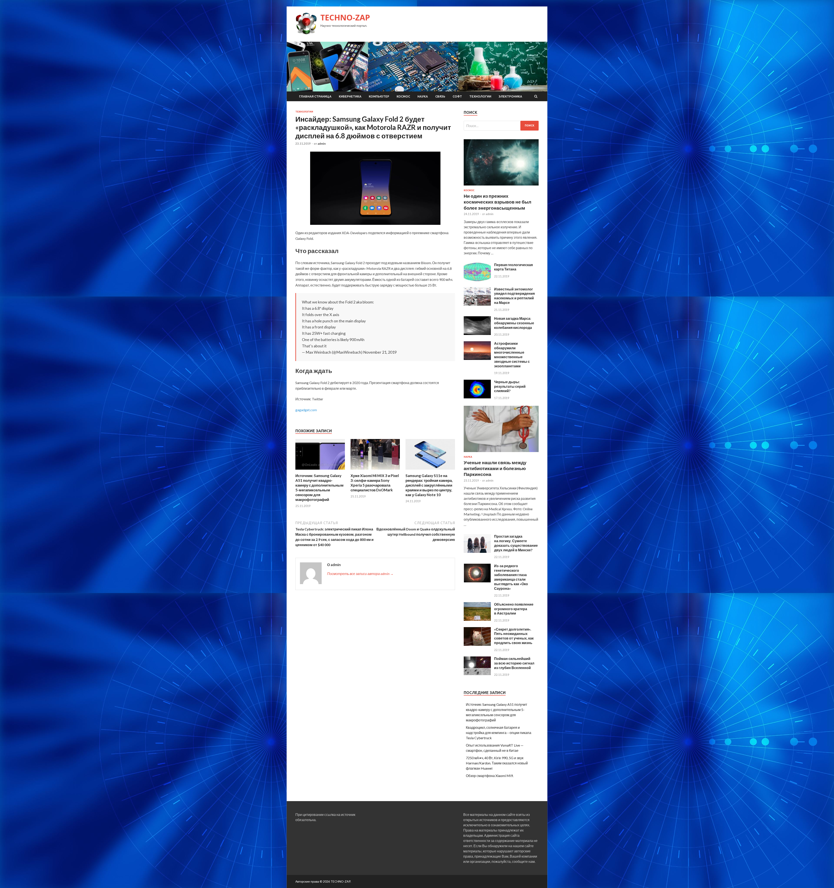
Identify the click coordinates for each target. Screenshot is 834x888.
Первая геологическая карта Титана (513, 267)
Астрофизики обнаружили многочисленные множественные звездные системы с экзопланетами (512, 354)
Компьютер (379, 96)
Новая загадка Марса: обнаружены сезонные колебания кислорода (514, 323)
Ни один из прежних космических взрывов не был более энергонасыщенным (497, 201)
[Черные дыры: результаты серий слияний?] (477, 397)
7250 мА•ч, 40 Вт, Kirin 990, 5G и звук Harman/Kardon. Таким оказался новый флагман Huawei (497, 763)
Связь (440, 96)
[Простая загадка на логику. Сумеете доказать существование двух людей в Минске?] (477, 551)
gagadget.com (306, 410)
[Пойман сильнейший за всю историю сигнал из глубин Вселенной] (477, 674)
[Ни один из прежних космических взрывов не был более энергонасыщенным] (501, 186)
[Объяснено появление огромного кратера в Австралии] (477, 619)
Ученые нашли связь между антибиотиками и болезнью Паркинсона (495, 468)
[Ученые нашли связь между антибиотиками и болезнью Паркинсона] (501, 453)
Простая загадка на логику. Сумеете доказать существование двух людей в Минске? (516, 543)
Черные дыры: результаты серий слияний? (510, 386)
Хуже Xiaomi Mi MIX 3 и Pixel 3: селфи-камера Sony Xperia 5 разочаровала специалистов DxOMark (375, 482)
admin (322, 143)
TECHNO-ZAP (345, 17)
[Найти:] (501, 126)
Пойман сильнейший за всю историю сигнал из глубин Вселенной (514, 663)
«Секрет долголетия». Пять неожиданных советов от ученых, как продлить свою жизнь (514, 636)
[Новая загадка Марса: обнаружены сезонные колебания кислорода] (477, 333)
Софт (457, 96)
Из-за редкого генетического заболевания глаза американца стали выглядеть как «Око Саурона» (511, 577)
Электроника (510, 96)
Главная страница (315, 96)
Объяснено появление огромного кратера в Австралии (513, 608)
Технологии (480, 96)
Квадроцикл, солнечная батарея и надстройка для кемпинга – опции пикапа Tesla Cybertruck (498, 732)
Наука (422, 96)
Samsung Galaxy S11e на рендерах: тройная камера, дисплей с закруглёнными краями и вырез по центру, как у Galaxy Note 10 (429, 485)
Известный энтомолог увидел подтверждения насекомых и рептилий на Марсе (514, 296)
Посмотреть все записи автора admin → (360, 574)
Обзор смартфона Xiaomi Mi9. (489, 776)
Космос (403, 96)
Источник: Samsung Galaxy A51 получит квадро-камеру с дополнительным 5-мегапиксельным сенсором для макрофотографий (319, 487)
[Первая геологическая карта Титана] (477, 280)
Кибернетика (350, 96)
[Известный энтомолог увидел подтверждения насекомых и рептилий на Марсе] (477, 304)
